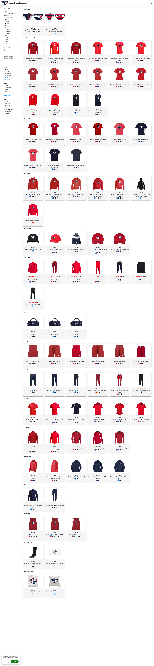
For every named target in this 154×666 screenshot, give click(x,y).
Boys (11, 60)
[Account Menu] (149, 3)
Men (11, 57)
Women (5, 57)
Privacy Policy (13, 658)
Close (15, 661)
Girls (6, 60)
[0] (151, 3)
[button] (32, 3)
